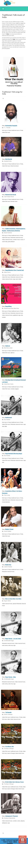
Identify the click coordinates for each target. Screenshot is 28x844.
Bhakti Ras (8, 564)
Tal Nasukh (8, 712)
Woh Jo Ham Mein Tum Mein (13, 598)
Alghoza (7, 346)
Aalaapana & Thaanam (11, 816)
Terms (10, 842)
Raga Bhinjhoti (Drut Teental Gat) (14, 270)
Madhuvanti (8, 417)
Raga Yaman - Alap (10, 677)
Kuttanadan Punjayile (11, 125)
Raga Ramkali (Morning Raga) (13, 453)
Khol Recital (8, 159)
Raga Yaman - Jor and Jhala (13, 638)
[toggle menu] (3, 9)
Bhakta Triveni (9, 529)
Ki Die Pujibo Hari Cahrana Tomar (14, 782)
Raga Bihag (8, 306)
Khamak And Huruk (10, 194)
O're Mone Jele (9, 746)
